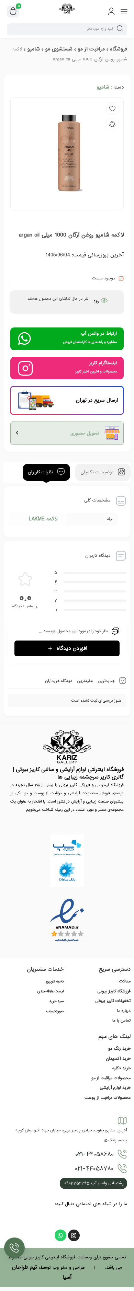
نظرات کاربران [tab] (41, 472)
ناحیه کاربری (55, 982)
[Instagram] (74, 1235)
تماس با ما (121, 1020)
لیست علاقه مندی (50, 992)
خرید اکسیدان (118, 1059)
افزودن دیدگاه (72, 648)
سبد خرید (56, 1002)
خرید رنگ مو (119, 1049)
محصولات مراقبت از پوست (108, 1098)
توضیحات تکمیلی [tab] (97, 472)
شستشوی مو (58, 49)
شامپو (33, 49)
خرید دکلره (121, 1068)
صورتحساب (55, 1011)
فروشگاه (118, 49)
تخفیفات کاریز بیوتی (113, 1001)
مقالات (125, 981)
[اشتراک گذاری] (112, 124)
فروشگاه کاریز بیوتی (114, 991)
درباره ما (124, 1011)
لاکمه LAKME (43, 519)
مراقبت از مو (91, 49)
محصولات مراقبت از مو (111, 1078)
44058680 (94, 1154)
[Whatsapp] (60, 1235)
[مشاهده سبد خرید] (13, 11)
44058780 (94, 1169)
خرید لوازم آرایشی (115, 1088)
